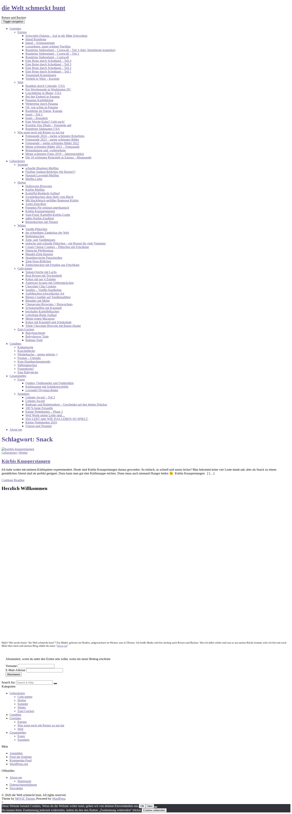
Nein (150, 806)
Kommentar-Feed (21, 760)
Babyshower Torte (37, 336)
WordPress (59, 798)
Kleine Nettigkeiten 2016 (41, 422)
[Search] (55, 683)
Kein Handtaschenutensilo (33, 361)
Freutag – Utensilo (29, 358)
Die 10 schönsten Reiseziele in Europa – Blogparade (58, 157)
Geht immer (24, 268)
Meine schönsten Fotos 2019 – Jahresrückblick (54, 154)
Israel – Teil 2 (34, 114)
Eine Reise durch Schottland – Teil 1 (48, 71)
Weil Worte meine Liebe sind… (45, 415)
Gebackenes (17, 161)
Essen (21, 379)
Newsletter (16, 788)
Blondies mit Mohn (37, 300)
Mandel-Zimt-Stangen (39, 254)
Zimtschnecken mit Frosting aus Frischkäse (52, 265)
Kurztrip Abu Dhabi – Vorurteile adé (48, 125)
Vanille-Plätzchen (36, 229)
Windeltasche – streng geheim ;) (37, 354)
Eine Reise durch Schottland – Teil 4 (48, 60)
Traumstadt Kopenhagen (40, 75)
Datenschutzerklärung (23, 784)
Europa (22, 32)
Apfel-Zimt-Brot (35, 204)
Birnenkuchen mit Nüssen (41, 222)
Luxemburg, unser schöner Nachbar (48, 46)
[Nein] (155, 807)
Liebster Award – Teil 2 (40, 397)
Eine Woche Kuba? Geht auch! (45, 121)
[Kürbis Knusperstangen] (18, 449)
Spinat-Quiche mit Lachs (41, 272)
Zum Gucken (25, 329)
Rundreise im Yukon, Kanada (43, 111)
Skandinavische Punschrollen (43, 257)
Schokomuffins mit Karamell (43, 308)
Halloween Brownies (38, 186)
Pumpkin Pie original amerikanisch (47, 207)
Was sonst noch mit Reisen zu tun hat (40, 132)
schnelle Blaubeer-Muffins (42, 168)
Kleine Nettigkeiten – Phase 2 (44, 411)
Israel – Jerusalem (36, 118)
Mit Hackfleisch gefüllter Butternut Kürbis (51, 200)
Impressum (24, 781)
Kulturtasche (25, 347)
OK (142, 806)
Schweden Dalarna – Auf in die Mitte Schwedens (56, 35)
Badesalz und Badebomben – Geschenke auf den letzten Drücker (66, 404)
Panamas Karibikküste (39, 100)
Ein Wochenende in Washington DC (48, 89)
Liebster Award (35, 401)
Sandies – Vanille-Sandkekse (43, 290)
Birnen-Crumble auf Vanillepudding (48, 297)
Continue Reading (13, 480)
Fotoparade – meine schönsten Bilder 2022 (52, 143)
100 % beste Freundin (39, 408)
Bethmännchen (34, 236)
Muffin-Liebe (33, 179)
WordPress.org (19, 764)
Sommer (22, 164)
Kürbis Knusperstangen (40, 211)
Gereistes (15, 28)
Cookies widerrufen (154, 810)
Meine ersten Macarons (40, 318)
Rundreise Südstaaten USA (42, 128)
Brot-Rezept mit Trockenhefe (43, 275)
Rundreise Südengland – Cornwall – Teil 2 (52, 53)
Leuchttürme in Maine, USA (43, 93)
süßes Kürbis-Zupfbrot (39, 218)
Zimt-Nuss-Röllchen (38, 261)
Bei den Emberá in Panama (42, 96)
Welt (20, 82)
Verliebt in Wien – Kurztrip (42, 78)
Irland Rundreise (35, 39)
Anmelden (16, 753)
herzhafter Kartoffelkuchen (42, 311)
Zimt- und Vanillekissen (40, 239)
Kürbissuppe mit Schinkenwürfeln (46, 386)
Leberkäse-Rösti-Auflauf (41, 315)
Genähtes (15, 343)
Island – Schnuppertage (40, 43)
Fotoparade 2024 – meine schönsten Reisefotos (54, 136)
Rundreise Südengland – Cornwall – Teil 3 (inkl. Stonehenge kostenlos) (70, 50)
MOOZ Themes (25, 798)
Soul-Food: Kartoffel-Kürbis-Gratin (47, 214)
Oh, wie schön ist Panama (41, 107)
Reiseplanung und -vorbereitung (45, 150)
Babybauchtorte (35, 333)
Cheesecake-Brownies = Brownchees (49, 304)
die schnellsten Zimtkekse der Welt (47, 232)
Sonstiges (23, 393)
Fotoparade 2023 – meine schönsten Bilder (52, 139)
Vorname (11, 666)
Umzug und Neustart (38, 426)
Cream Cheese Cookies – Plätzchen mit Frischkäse (57, 247)
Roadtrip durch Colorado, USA (45, 86)
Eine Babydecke (27, 372)
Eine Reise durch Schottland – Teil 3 (48, 64)
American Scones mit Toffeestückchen (49, 282)
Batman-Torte (34, 340)
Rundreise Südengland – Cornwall (47, 57)
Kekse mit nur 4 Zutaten (40, 279)
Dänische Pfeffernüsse (39, 250)
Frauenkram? (25, 368)
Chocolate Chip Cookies (40, 286)
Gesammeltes (18, 376)
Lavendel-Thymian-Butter (41, 390)
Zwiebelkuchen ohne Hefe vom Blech (49, 197)
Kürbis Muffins (35, 189)
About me (16, 429)
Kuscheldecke (26, 350)
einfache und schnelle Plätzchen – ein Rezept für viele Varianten (65, 243)
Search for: (8, 682)
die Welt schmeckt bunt (33, 7)
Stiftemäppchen (27, 365)
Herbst (21, 182)
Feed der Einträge (21, 756)
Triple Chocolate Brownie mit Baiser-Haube (53, 325)
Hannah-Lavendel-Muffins (42, 175)
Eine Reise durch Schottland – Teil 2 (48, 68)
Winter (21, 225)
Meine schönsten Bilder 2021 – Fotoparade (52, 146)
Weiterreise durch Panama (41, 103)
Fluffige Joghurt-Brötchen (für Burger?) (50, 171)
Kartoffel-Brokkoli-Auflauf (42, 193)
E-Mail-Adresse (15, 670)
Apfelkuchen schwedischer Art (44, 293)
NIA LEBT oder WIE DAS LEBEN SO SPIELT (57, 419)
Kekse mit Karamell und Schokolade (48, 322)
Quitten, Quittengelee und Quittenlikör (49, 383)
